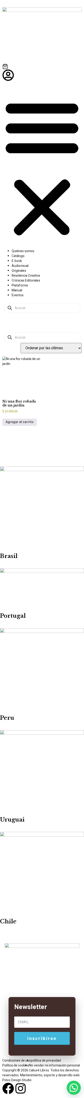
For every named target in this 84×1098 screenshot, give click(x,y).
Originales (19, 270)
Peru (7, 717)
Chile (8, 921)
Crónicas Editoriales (26, 280)
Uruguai (12, 819)
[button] (42, 168)
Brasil (9, 556)
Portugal (13, 615)
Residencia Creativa (26, 275)
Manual (17, 290)
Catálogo (18, 256)
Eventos (18, 295)
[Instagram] (20, 1088)
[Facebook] (8, 1088)
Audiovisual (20, 265)
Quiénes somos (23, 251)
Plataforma (20, 285)
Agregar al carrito (20, 422)
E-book (17, 260)
